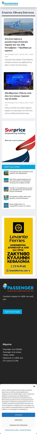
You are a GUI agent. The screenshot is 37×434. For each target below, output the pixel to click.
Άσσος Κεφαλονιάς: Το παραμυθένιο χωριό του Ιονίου (20, 205)
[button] (34, 386)
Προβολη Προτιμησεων (18, 425)
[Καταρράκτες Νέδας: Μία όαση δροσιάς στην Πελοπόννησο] (6, 197)
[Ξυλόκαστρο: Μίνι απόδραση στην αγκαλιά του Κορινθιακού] (6, 173)
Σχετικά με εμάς (12, 311)
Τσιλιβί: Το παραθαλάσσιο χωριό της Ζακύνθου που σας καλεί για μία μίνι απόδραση (20, 189)
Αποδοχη (18, 415)
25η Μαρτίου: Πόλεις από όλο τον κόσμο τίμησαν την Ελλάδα (18, 96)
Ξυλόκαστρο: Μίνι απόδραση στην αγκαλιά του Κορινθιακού (21, 172)
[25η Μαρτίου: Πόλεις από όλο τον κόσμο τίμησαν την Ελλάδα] (18, 81)
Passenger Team (13, 54)
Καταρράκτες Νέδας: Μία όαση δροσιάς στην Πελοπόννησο (20, 197)
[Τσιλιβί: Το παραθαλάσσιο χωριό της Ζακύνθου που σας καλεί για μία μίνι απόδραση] (6, 189)
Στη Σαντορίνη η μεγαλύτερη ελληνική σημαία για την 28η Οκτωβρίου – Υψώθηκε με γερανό (18, 45)
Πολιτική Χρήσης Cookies (12, 430)
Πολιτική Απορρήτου (25, 430)
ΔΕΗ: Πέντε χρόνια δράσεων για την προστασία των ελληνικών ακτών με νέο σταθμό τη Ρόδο (20, 181)
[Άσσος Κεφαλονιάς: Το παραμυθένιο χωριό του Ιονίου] (6, 205)
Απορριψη (18, 420)
